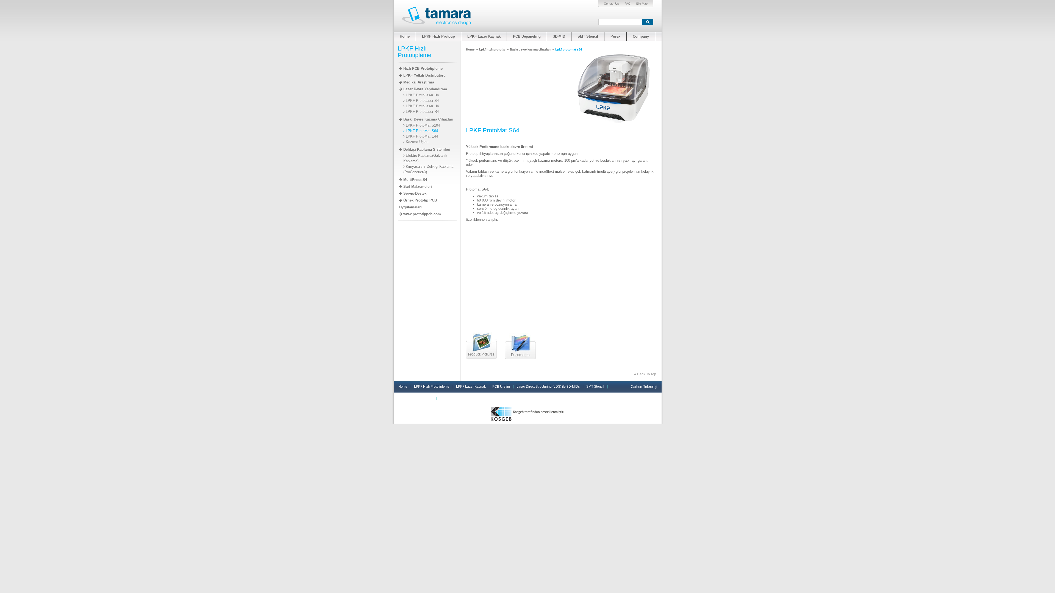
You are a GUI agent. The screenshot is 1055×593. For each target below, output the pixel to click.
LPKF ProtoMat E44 (421, 136)
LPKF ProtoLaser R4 (422, 112)
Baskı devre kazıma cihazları (530, 49)
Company (641, 36)
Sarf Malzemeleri (417, 186)
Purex (615, 36)
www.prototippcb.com (421, 214)
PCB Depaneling (527, 36)
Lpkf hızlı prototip (492, 49)
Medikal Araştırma (418, 82)
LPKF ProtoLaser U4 (422, 106)
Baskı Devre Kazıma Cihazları (427, 119)
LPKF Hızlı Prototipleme (431, 386)
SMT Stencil (588, 36)
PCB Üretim (501, 386)
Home (405, 36)
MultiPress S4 (414, 180)
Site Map (642, 3)
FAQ (627, 3)
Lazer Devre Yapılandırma (424, 89)
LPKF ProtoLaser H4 (422, 95)
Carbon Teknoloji (644, 387)
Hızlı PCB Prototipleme (422, 68)
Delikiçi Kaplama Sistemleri (426, 149)
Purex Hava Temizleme (415, 398)
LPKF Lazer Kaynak (484, 36)
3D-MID (559, 36)
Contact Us (611, 3)
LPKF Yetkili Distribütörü (424, 75)
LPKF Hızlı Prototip (438, 36)
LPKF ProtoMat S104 (422, 125)
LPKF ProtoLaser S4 (422, 101)
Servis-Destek (414, 193)
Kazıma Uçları (417, 142)
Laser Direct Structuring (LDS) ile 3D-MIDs (548, 386)
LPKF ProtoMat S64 (421, 131)
